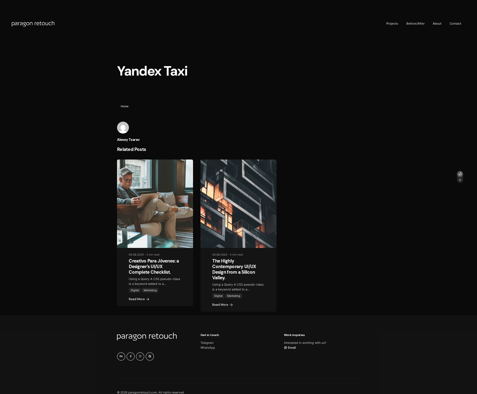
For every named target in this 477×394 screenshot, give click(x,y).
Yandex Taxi (434, 369)
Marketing (150, 290)
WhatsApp (207, 347)
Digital (135, 290)
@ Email (290, 347)
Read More (137, 299)
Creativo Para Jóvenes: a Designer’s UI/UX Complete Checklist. (154, 266)
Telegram (207, 343)
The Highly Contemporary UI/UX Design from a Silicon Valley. (234, 269)
